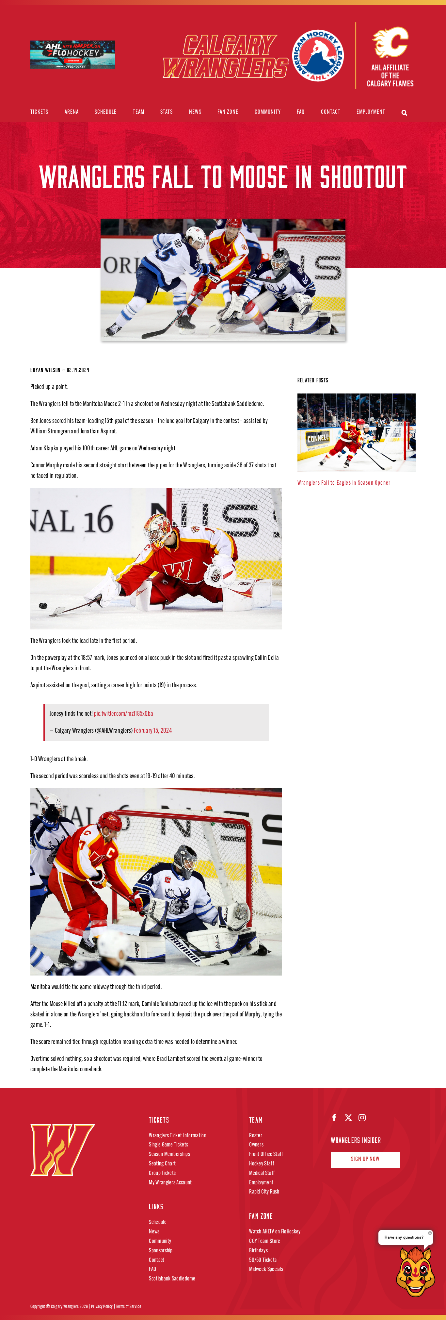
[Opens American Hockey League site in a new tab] (72, 46)
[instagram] (362, 1117)
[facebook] (334, 1117)
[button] (404, 113)
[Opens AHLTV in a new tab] (352, 56)
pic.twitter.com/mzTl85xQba (123, 714)
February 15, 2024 (153, 731)
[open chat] (417, 1271)
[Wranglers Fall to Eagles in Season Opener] (356, 432)
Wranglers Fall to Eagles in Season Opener (343, 483)
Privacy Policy (102, 1306)
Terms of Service (128, 1306)
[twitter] (348, 1117)
